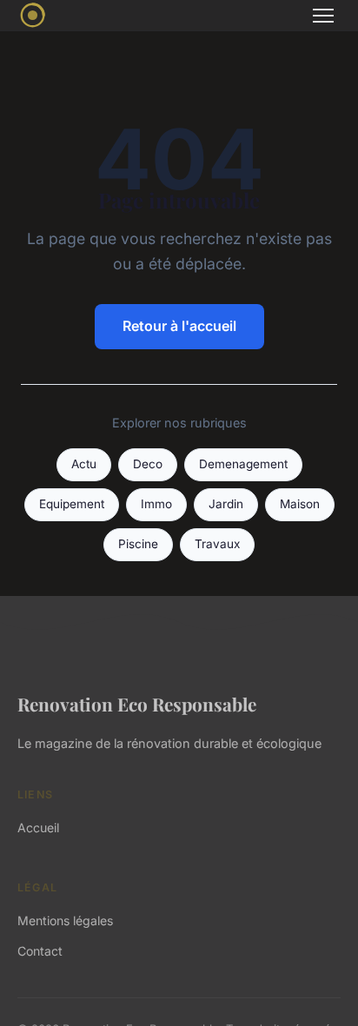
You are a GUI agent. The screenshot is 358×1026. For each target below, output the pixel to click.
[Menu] (323, 16)
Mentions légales (65, 920)
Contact (40, 950)
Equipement (71, 504)
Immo (156, 504)
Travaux (217, 544)
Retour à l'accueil (179, 325)
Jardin (226, 504)
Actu (83, 464)
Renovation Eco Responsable (136, 704)
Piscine (138, 544)
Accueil (38, 827)
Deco (147, 464)
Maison (300, 504)
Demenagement (243, 464)
